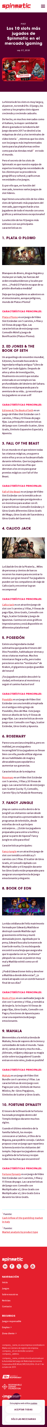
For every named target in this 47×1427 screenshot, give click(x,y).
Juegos (5, 1288)
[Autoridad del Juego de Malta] (23, 1396)
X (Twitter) (19, 1266)
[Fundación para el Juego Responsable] (23, 1387)
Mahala (6, 1075)
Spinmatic (16, 6)
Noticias (6, 1300)
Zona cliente (8, 1333)
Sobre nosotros (10, 1294)
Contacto (7, 1306)
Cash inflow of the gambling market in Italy (22, 1219)
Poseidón (7, 699)
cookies (33, 1403)
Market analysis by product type (20, 1232)
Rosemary (7, 777)
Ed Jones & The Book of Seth (17, 410)
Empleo (6, 1327)
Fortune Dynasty (11, 1174)
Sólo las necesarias (23, 1419)
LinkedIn (5, 1266)
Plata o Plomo (10, 317)
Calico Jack (8, 604)
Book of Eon (9, 998)
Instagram (26, 1266)
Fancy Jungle (9, 851)
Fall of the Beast (11, 491)
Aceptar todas (23, 1409)
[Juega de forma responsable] (23, 1377)
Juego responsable (11, 1321)
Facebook (12, 1266)
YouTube (33, 1266)
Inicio (5, 1282)
